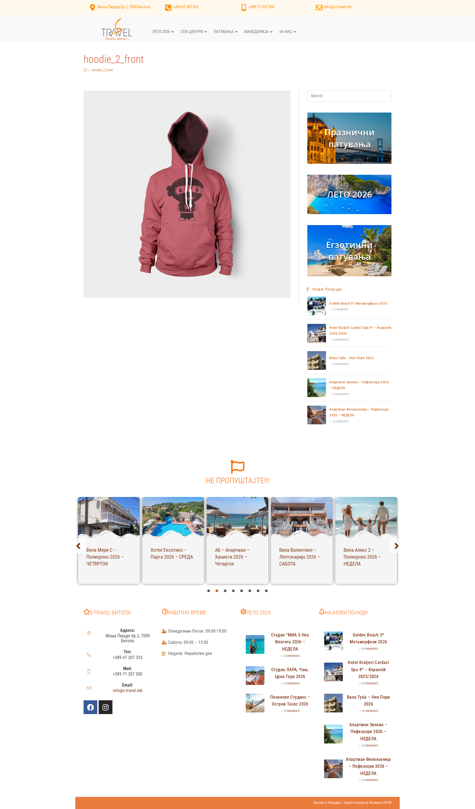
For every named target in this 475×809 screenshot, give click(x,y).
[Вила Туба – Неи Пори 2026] (316, 360)
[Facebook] (90, 707)
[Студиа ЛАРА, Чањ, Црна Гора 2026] (255, 675)
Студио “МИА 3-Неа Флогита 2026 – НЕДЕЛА (290, 642)
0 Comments (341, 309)
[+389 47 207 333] (168, 7)
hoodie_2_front (102, 70)
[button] (78, 546)
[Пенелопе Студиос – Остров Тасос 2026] (255, 703)
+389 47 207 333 (185, 6)
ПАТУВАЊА (224, 31)
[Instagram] (105, 707)
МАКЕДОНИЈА (256, 31)
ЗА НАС (285, 31)
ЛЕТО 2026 (161, 31)
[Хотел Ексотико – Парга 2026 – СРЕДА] (173, 517)
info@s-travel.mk (338, 6)
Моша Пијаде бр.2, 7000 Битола (123, 6)
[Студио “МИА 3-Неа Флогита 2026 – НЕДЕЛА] (255, 644)
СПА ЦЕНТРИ (192, 31)
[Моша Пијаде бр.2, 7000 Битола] (92, 7)
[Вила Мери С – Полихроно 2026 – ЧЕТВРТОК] (109, 517)
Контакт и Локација (327, 803)
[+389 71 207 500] (243, 7)
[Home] (85, 70)
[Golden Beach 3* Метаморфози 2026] (316, 306)
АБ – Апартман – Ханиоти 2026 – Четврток (232, 557)
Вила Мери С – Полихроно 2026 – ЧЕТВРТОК (105, 557)
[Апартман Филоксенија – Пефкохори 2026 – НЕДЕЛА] (316, 415)
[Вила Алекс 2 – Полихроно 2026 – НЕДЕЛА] (366, 517)
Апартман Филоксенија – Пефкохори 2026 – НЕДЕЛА (368, 766)
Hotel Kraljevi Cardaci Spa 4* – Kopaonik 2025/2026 (368, 669)
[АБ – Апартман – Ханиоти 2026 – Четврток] (237, 517)
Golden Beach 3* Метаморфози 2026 (358, 303)
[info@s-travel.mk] (319, 7)
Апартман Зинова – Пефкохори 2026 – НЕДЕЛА (368, 731)
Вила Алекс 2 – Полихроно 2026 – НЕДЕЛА (362, 557)
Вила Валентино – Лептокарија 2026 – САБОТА (299, 557)
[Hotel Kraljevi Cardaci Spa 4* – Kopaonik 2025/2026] (316, 333)
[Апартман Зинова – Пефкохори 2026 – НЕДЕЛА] (316, 387)
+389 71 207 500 (261, 6)
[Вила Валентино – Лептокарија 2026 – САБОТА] (302, 517)
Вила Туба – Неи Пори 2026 (351, 358)
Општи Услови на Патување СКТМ (367, 803)
